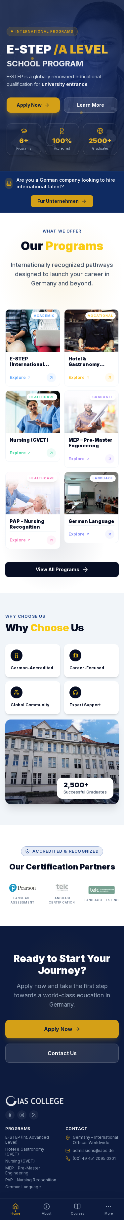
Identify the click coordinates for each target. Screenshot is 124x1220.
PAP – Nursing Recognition (30, 1179)
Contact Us (62, 1053)
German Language (23, 1186)
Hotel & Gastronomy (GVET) (24, 1152)
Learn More (90, 105)
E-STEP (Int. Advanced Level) (27, 1140)
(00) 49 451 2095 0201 (94, 1158)
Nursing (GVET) (20, 1161)
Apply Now (29, 105)
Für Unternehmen (58, 201)
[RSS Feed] (33, 1115)
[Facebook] (10, 1115)
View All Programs (57, 569)
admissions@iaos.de (93, 1150)
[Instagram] (21, 1115)
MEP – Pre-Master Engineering (22, 1170)
